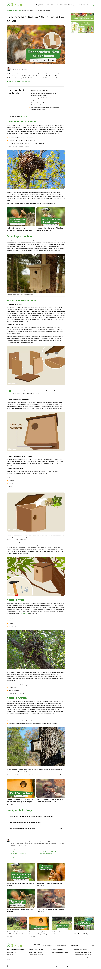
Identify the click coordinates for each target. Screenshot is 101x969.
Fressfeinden (25, 613)
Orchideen (10, 954)
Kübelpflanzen (11, 957)
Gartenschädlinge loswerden (82, 954)
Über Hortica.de (83, 5)
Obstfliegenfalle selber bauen (82, 952)
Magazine (57, 966)
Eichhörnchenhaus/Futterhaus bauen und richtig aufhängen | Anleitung (20, 801)
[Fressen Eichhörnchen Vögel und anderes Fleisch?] (50, 216)
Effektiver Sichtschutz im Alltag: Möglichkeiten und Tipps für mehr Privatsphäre (51, 852)
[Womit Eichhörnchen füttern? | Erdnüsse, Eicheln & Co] (50, 788)
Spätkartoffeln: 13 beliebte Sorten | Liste (48, 856)
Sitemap (66, 966)
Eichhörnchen (17, 10)
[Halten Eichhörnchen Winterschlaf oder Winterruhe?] (21, 216)
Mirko (12, 840)
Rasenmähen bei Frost (35, 952)
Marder (11, 618)
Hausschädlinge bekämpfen (82, 957)
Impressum (90, 966)
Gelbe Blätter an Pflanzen (36, 954)
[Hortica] (14, 4)
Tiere (10, 10)
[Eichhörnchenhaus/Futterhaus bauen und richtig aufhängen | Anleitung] (21, 788)
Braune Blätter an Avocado (37, 957)
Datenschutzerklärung (77, 966)
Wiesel (11, 621)
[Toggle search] (92, 4)
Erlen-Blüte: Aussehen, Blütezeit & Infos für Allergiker (21, 856)
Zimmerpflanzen (11, 952)
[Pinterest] (93, 945)
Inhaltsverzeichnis (17, 116)
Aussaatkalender (52, 5)
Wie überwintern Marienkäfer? (60, 952)
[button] (44, 5)
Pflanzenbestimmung (67, 5)
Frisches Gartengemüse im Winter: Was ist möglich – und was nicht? (21, 852)
